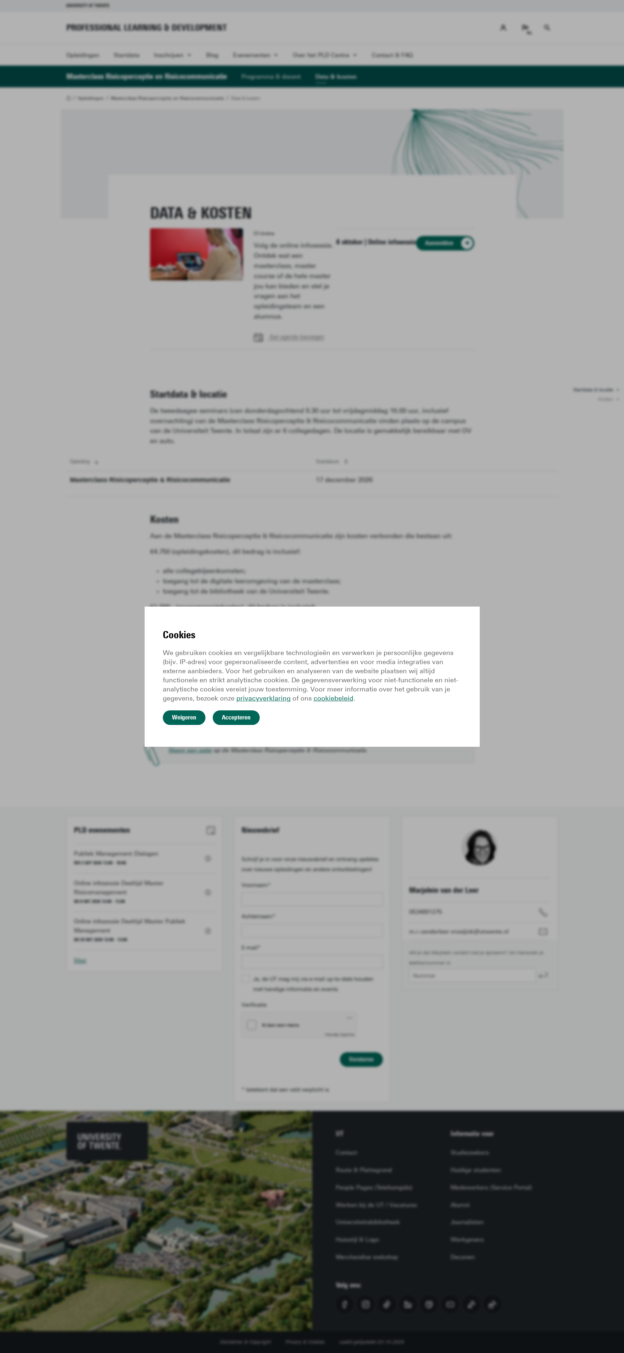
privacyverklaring (263, 698)
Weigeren (184, 717)
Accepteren (236, 717)
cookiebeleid (333, 698)
